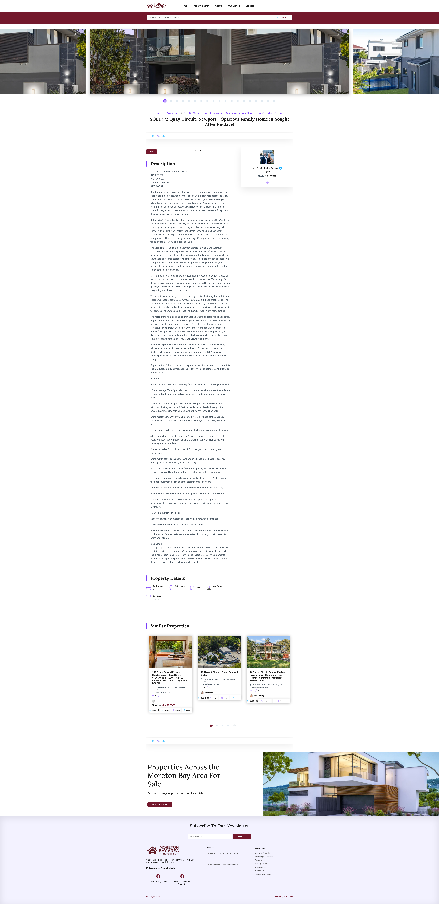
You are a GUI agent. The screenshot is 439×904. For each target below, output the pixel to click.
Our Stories (234, 5)
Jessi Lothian (161, 701)
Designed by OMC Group (283, 897)
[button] (234, 725)
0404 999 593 (270, 176)
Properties (172, 113)
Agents (218, 5)
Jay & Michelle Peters (265, 168)
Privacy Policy (261, 864)
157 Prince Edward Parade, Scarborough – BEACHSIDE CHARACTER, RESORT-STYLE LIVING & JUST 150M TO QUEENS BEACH (169, 678)
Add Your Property (262, 853)
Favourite (155, 710)
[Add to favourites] (153, 136)
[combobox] (154, 17)
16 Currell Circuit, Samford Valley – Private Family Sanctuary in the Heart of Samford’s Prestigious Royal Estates (268, 676)
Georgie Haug (259, 696)
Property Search (201, 5)
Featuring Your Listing (264, 857)
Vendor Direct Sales (263, 874)
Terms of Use (260, 860)
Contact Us (259, 871)
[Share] (163, 136)
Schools (250, 5)
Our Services (260, 867)
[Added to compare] (159, 136)
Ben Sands (209, 693)
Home (184, 5)
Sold (151, 151)
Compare (166, 710)
